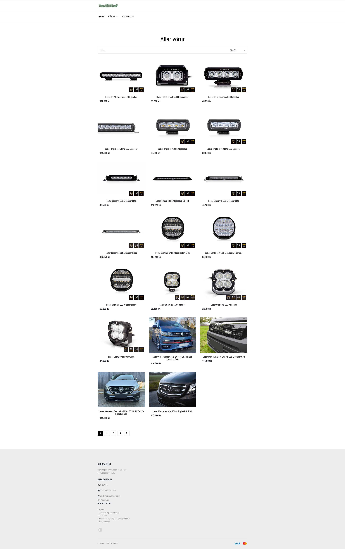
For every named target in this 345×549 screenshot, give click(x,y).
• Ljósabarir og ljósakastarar (108, 513)
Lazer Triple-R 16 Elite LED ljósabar (121, 149)
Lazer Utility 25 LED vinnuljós (172, 305)
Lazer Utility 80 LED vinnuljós (121, 357)
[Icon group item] (100, 530)
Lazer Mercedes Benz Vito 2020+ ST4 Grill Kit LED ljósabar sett (121, 412)
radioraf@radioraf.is (108, 490)
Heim (101, 16)
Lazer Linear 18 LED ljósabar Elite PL (172, 201)
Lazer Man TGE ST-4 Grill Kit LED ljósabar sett (224, 357)
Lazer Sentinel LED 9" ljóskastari (121, 305)
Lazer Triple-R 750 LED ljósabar (172, 149)
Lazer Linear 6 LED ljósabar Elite (121, 201)
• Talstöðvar (102, 516)
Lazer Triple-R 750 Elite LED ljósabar (223, 149)
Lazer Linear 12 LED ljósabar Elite (223, 201)
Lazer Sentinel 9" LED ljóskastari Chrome (223, 253)
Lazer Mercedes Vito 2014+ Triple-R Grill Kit (172, 411)
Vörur (112, 16)
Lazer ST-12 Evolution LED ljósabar (121, 97)
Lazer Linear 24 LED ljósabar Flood (121, 253)
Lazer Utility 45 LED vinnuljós (224, 305)
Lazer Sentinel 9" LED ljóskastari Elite (172, 253)
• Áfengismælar (104, 522)
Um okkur (128, 16)
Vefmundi (114, 543)
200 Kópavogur (103, 500)
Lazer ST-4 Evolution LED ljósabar (223, 97)
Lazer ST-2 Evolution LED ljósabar (172, 97)
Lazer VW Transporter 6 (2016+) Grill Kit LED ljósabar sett (172, 358)
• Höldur (101, 509)
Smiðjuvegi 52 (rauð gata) (110, 496)
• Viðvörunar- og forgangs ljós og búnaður (114, 519)
